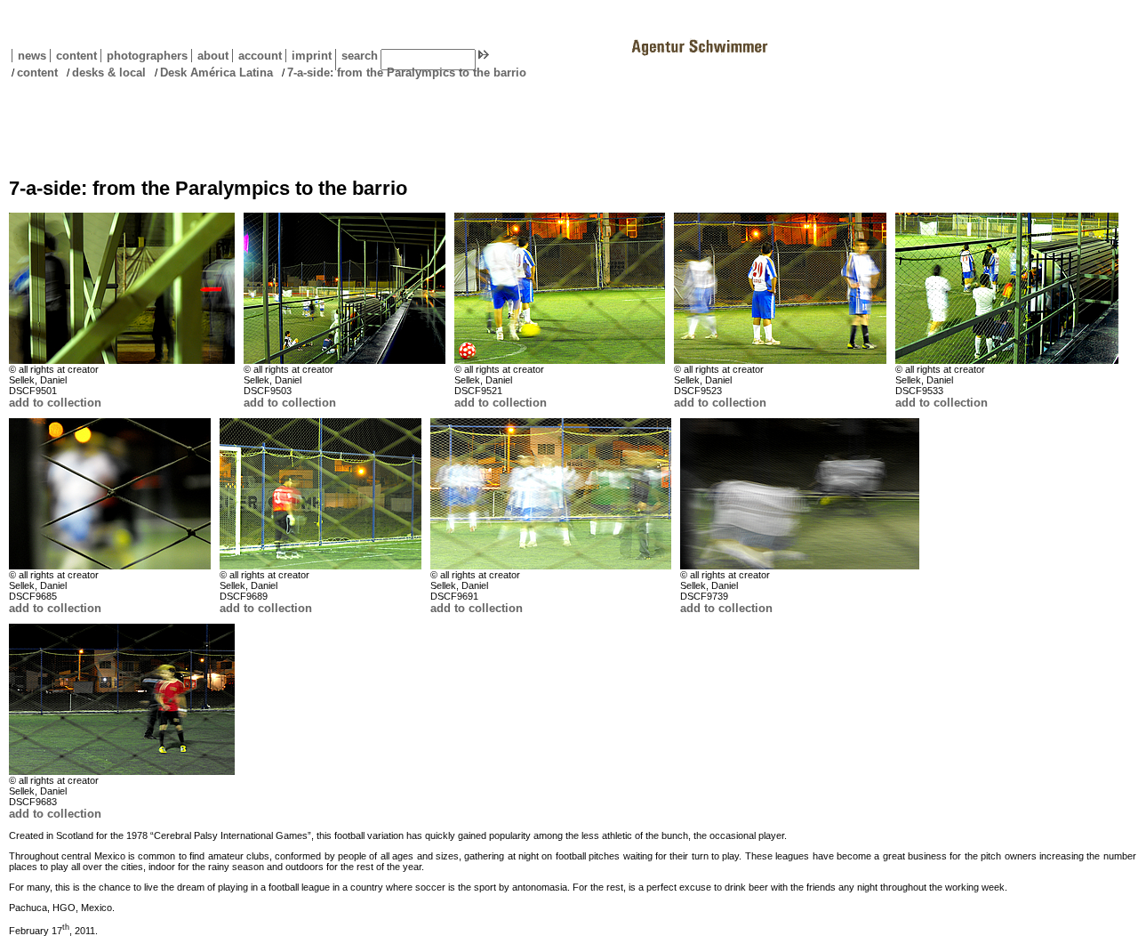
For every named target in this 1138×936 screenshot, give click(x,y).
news (32, 55)
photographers (147, 55)
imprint (312, 55)
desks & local (109, 72)
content (73, 55)
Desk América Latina (216, 72)
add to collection (55, 402)
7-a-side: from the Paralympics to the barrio (406, 72)
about (209, 55)
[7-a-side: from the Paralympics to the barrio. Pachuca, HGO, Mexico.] (122, 288)
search (359, 55)
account (257, 55)
